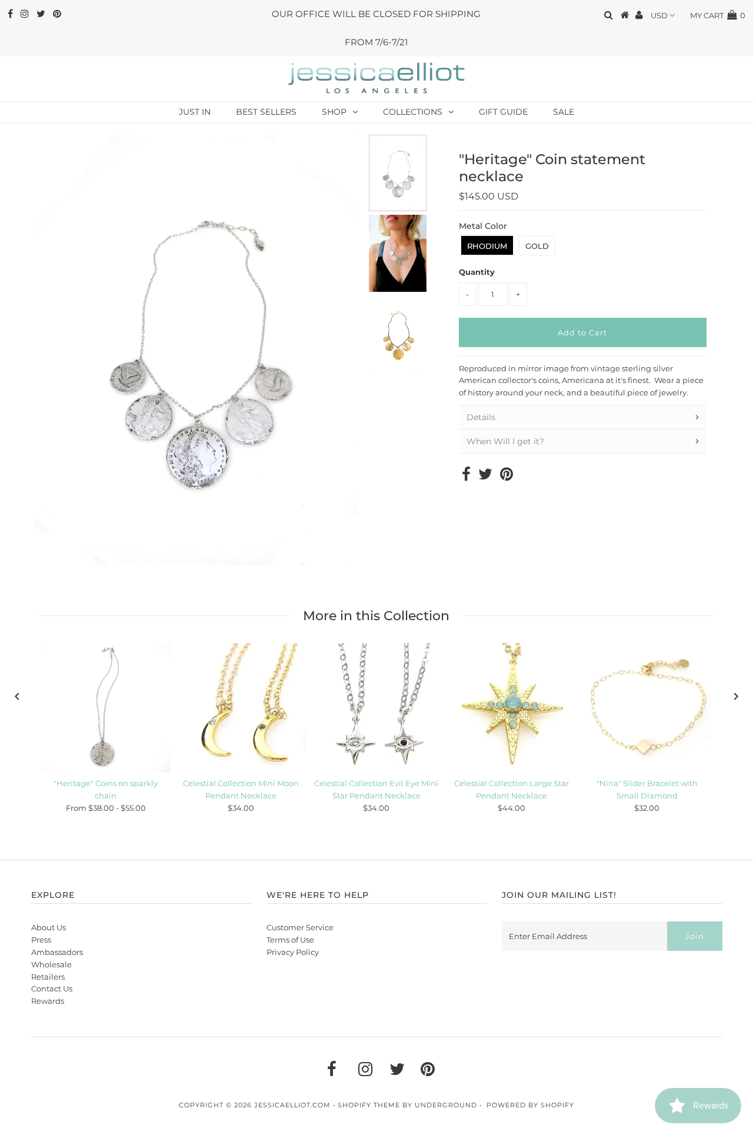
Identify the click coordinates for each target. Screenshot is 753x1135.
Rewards (47, 1001)
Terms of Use (290, 939)
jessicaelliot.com (292, 1105)
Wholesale (51, 964)
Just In (195, 111)
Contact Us (51, 988)
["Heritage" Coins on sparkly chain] (106, 708)
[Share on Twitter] (485, 476)
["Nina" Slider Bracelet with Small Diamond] (647, 708)
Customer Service (300, 927)
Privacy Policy (292, 952)
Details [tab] (481, 417)
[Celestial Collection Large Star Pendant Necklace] (512, 708)
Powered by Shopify (530, 1105)
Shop (334, 111)
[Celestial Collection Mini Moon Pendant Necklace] (241, 708)
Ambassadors (57, 952)
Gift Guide (503, 111)
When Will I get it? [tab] (505, 441)
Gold (537, 246)
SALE (563, 111)
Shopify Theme (369, 1105)
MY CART (717, 15)
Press (41, 939)
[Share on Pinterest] (506, 476)
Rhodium (487, 246)
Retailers (48, 976)
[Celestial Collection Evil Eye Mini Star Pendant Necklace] (376, 708)
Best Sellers (266, 111)
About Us (48, 927)
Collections (412, 111)
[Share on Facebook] (466, 476)
